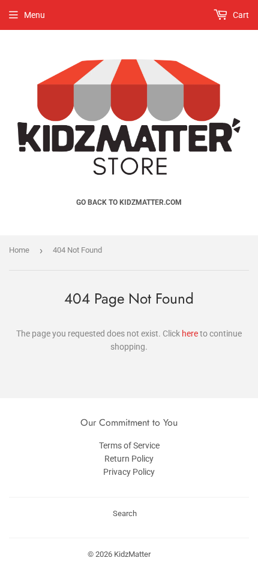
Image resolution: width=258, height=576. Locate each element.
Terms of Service (129, 445)
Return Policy (129, 458)
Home (19, 249)
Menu (34, 15)
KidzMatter (132, 554)
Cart (240, 15)
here (190, 333)
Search (125, 513)
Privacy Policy (129, 472)
